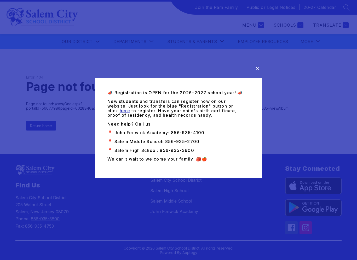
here (125, 110)
